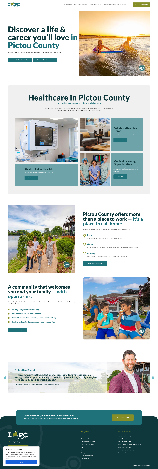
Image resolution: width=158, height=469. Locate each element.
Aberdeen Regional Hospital (125, 436)
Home (82, 436)
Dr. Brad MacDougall (25, 370)
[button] (153, 377)
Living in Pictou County (95, 4)
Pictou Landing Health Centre (126, 450)
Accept (21, 462)
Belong (83, 453)
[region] (21, 456)
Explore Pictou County (18, 330)
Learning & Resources (110, 4)
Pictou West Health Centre (125, 447)
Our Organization (68, 4)
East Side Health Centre (124, 441)
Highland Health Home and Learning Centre (129, 444)
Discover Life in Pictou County (45, 60)
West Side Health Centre (124, 439)
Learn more (31, 177)
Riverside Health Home (124, 453)
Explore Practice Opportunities (20, 60)
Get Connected (122, 4)
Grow (82, 450)
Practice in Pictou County (80, 4)
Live (82, 447)
